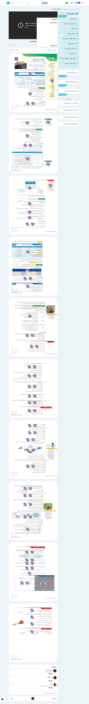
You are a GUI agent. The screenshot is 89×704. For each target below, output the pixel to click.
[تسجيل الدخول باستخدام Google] (74, 3)
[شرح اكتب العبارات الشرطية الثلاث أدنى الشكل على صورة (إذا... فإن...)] (32, 450)
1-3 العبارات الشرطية (57, 9)
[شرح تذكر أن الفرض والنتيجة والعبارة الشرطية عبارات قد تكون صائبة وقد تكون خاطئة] (27, 159)
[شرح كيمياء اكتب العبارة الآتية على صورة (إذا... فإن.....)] (32, 440)
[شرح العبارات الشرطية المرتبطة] (29, 316)
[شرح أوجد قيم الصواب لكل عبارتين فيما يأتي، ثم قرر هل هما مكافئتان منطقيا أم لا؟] (34, 396)
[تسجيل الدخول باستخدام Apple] (72, 3)
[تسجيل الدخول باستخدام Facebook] (79, 3)
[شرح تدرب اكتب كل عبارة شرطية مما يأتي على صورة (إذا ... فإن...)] (34, 433)
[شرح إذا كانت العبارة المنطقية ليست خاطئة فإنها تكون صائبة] (47, 164)
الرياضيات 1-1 (76, 9)
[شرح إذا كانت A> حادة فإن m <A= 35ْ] (32, 224)
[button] (66, 3)
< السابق (54, 698)
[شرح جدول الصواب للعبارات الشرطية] (29, 188)
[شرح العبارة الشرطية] (29, 73)
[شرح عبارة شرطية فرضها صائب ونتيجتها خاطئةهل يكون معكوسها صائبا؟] (32, 560)
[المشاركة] (45, 50)
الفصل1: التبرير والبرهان (68, 9)
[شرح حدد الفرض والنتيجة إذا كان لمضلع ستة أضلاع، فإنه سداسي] (32, 103)
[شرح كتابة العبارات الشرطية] (27, 123)
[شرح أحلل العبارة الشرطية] (51, 81)
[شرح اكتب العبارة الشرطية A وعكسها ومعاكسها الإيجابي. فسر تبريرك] (32, 568)
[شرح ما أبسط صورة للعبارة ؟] (27, 583)
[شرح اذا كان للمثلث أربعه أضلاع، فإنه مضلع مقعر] (29, 217)
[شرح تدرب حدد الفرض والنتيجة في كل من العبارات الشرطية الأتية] (34, 410)
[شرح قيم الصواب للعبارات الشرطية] (29, 204)
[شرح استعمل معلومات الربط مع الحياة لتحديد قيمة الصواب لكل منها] (30, 488)
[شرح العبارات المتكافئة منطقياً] (27, 286)
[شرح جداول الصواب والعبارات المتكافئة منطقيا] (27, 270)
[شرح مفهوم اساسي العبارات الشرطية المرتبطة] (27, 252)
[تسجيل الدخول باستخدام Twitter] (77, 3)
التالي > (11, 698)
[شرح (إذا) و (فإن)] (47, 122)
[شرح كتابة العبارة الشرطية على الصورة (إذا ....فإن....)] (27, 136)
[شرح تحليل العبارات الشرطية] (50, 185)
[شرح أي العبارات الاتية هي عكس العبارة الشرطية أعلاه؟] (47, 583)
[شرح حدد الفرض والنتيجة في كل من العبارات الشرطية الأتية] (36, 346)
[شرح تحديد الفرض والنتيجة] (29, 94)
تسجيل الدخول (51, 693)
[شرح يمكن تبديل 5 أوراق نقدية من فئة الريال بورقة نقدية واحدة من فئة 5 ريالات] (30, 145)
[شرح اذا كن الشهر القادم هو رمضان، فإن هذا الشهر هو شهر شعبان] (29, 212)
